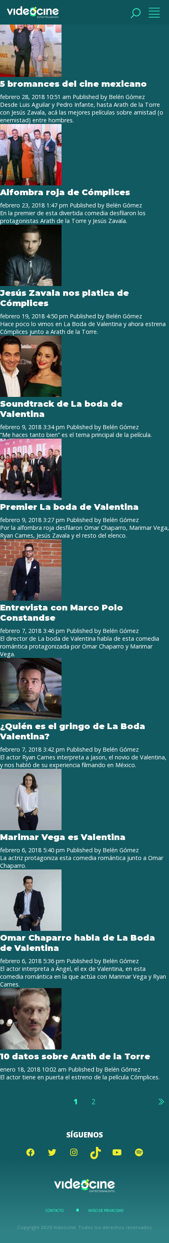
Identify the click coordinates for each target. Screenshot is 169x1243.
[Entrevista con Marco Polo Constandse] (31, 598)
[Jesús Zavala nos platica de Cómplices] (31, 284)
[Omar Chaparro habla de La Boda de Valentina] (31, 928)
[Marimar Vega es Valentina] (31, 828)
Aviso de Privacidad (105, 1210)
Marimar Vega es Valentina (63, 837)
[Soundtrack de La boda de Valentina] (31, 395)
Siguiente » (161, 1101)
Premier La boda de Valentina (69, 507)
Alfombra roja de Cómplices (65, 192)
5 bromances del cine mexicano (73, 84)
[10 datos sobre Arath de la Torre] (31, 1047)
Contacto (55, 1210)
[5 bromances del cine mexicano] (31, 75)
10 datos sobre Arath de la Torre (75, 1056)
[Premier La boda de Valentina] (31, 498)
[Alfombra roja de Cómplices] (31, 183)
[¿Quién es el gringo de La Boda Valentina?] (31, 717)
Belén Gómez (127, 97)
